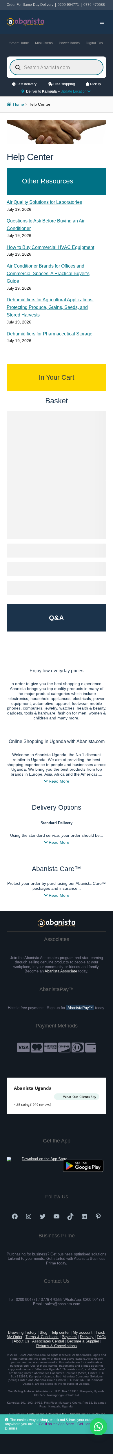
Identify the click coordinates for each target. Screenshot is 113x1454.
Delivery (87, 1337)
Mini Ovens (44, 43)
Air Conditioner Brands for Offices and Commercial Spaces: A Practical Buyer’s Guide (48, 273)
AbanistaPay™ (80, 1008)
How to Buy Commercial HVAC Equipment (50, 247)
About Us (21, 1341)
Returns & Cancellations (56, 1346)
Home (18, 104)
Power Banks (69, 43)
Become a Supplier (83, 1341)
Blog (43, 1332)
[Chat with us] (98, 1426)
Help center (60, 1332)
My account (82, 1332)
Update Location (74, 91)
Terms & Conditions (42, 1337)
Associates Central (48, 1341)
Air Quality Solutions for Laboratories (44, 202)
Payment (69, 1337)
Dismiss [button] (11, 1428)
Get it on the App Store (56, 1424)
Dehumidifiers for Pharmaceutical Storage (49, 333)
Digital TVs (94, 43)
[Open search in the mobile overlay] (57, 67)
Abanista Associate (61, 971)
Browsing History (22, 1332)
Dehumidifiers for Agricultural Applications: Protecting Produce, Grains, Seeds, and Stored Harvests (50, 307)
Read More (58, 781)
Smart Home (19, 43)
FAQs (101, 1337)
